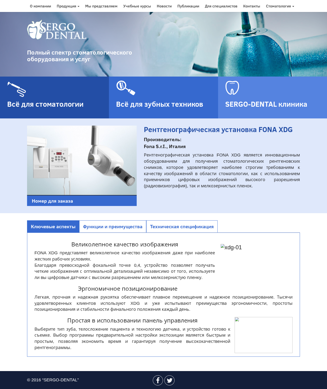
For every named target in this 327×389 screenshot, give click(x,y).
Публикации (188, 6)
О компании (40, 6)
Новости (164, 6)
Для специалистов (221, 6)
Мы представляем (101, 6)
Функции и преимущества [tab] (112, 226)
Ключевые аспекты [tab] (53, 226)
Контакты (251, 6)
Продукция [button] (67, 6)
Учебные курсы (137, 6)
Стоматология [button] (279, 6)
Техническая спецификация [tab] (182, 226)
